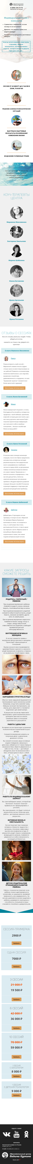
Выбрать (16, 943)
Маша (13, 404)
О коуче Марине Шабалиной (17, 502)
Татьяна (14, 450)
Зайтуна (14, 510)
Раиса (13, 358)
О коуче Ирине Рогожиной (17, 444)
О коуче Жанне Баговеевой (16, 397)
